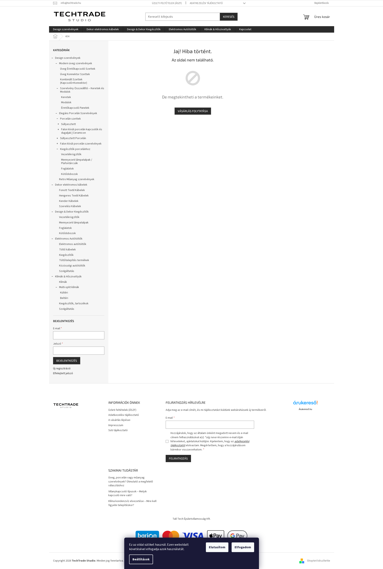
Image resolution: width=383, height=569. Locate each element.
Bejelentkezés (66, 360)
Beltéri (64, 298)
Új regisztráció (62, 369)
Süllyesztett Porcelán (73, 138)
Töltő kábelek (67, 250)
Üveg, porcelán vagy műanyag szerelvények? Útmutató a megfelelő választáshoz (130, 481)
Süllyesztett (68, 124)
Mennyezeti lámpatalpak (73, 223)
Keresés (228, 16)
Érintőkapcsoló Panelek (75, 108)
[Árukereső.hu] (305, 404)
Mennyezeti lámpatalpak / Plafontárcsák (76, 161)
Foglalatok (67, 169)
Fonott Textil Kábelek (72, 190)
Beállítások (141, 559)
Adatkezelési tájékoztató (206, 3)
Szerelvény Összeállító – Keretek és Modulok (82, 90)
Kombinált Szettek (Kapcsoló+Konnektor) (73, 81)
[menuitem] (65, 29)
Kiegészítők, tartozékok (73, 304)
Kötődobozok (69, 174)
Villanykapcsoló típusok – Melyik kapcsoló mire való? (127, 493)
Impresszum (115, 425)
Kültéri (64, 293)
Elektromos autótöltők (72, 244)
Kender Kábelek (68, 201)
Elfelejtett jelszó (63, 373)
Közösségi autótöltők (72, 266)
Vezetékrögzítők (71, 154)
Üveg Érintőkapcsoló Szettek (77, 69)
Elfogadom (243, 547)
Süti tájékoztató (118, 430)
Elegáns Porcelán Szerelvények (78, 113)
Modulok (66, 102)
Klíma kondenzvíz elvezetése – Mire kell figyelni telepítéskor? (132, 503)
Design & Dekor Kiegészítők (72, 212)
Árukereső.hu (305, 409)
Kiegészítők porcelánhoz (75, 149)
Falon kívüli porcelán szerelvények (81, 144)
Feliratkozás (178, 458)
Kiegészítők (66, 255)
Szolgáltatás (66, 271)
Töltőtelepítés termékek (74, 260)
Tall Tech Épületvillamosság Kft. (191, 519)
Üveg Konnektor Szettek (75, 74)
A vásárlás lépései (119, 420)
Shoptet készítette (318, 561)
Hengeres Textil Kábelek (74, 196)
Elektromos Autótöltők (68, 239)
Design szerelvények (67, 58)
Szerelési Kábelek (70, 206)
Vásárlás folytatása (193, 111)
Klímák (63, 282)
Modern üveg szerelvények (75, 63)
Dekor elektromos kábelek (71, 185)
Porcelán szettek (70, 119)
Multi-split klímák (69, 287)
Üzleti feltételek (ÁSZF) (167, 3)
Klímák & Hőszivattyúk (68, 277)
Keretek (66, 97)
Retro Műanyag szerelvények (76, 179)
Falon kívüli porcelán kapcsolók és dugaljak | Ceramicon (81, 131)
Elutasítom (217, 547)
